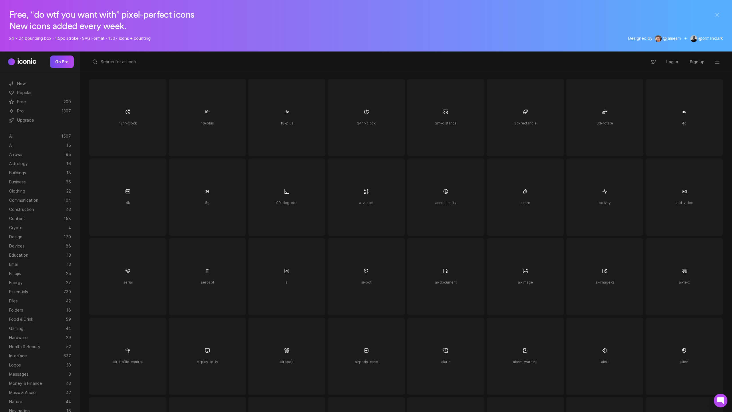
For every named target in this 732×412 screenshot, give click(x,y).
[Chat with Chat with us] (720, 400)
